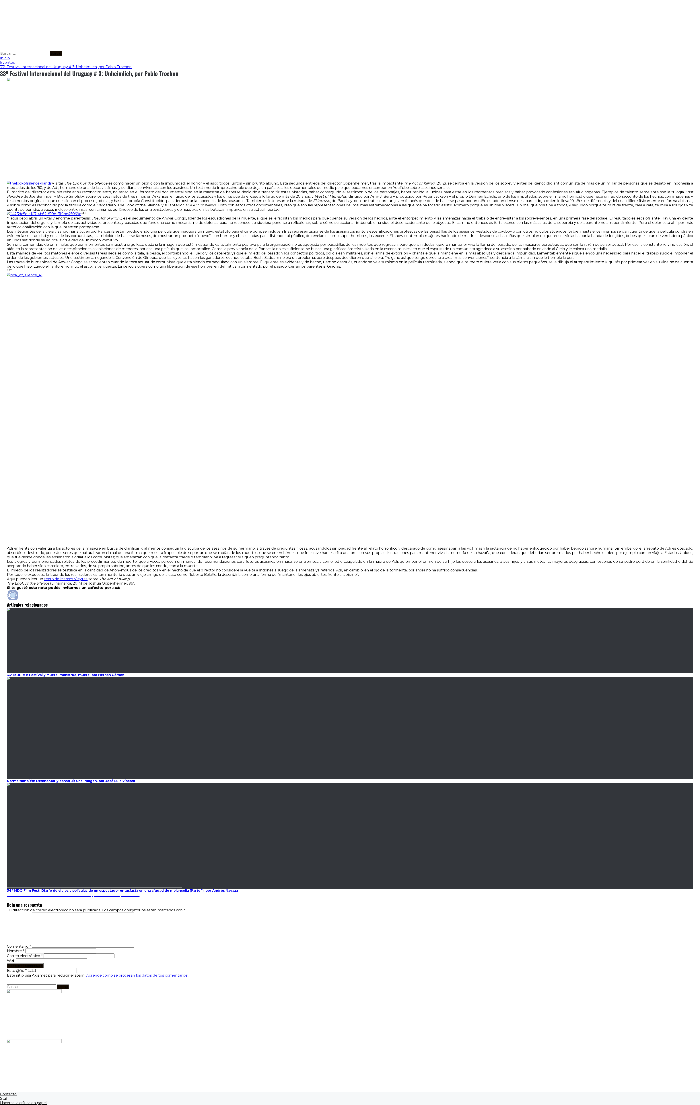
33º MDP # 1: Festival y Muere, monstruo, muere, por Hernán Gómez (65, 675)
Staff (4, 1098)
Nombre (15, 951)
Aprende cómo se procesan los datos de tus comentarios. (137, 975)
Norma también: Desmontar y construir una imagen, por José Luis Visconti (72, 781)
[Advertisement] (109, 25)
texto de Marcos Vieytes (66, 579)
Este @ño (17, 970)
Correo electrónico (25, 956)
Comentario (19, 946)
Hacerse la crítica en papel (23, 1103)
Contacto (8, 1094)
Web (11, 961)
